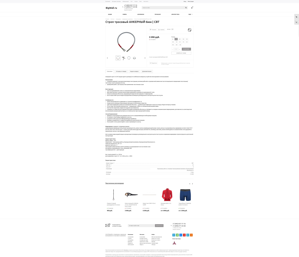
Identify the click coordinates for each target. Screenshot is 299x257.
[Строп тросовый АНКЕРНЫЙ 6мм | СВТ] (126, 41)
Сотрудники (130, 240)
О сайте (130, 238)
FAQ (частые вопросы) (157, 236)
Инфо (153, 234)
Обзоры (153, 244)
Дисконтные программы (145, 243)
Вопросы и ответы (156, 240)
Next (145, 58)
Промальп (158, 14)
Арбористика (175, 14)
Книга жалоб (131, 244)
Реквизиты (130, 243)
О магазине (142, 236)
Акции (110, 14)
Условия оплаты (143, 238)
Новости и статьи (156, 238)
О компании (130, 236)
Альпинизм (140, 14)
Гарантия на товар (144, 241)
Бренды (153, 241)
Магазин (142, 234)
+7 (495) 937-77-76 (130, 5)
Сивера (125, 14)
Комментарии (155, 243)
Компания (130, 234)
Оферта (141, 244)
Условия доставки (144, 240)
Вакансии (130, 241)
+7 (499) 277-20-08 (130, 7)
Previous (107, 58)
